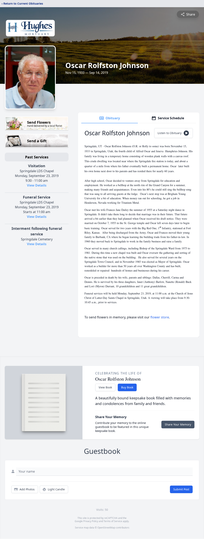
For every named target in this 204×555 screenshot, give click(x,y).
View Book (105, 387)
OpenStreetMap (106, 527)
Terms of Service (113, 521)
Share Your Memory (178, 424)
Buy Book (127, 387)
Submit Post (181, 489)
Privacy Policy (90, 521)
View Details (36, 185)
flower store (159, 317)
